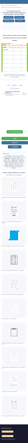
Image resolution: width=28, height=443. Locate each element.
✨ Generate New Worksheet (15, 131)
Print (14, 138)
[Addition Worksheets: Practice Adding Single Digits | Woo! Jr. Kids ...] (14, 332)
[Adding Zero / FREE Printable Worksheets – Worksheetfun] (14, 260)
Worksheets (6, 428)
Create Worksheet (8, 17)
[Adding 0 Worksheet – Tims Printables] (14, 308)
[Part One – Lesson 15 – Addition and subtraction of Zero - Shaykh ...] (14, 211)
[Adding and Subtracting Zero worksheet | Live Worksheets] (14, 284)
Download (15, 142)
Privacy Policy (8, 436)
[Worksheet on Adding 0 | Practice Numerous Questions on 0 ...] (14, 235)
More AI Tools (20, 20)
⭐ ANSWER (15, 146)
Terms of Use (7, 431)
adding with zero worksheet (11, 5)
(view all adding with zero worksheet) (14, 174)
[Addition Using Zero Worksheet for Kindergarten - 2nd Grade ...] (14, 405)
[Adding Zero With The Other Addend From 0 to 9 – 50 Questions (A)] (14, 357)
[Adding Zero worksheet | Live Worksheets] (14, 381)
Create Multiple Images (8, 20)
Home (2, 5)
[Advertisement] (14, 114)
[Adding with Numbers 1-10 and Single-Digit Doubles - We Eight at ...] (14, 187)
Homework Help (19, 17)
